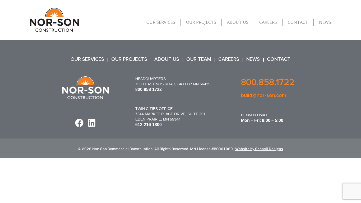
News (325, 22)
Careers (268, 22)
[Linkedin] (91, 123)
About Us (237, 22)
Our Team (198, 59)
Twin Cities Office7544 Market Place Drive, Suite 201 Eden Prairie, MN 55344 (170, 114)
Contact (298, 22)
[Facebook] (79, 123)
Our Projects (201, 22)
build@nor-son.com (263, 95)
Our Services (160, 22)
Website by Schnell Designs (259, 149)
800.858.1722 (267, 82)
